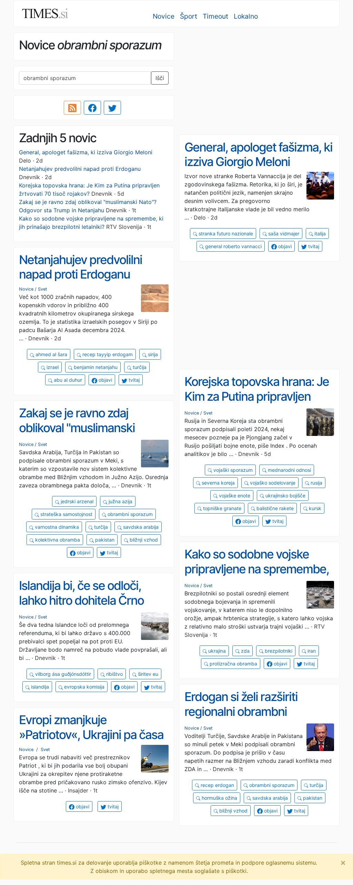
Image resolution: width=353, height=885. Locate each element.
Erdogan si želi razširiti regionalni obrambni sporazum (240, 711)
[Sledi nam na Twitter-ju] (112, 108)
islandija (39, 687)
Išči (159, 78)
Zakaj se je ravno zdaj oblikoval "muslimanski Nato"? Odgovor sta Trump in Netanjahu (93, 435)
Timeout (215, 16)
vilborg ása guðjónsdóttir (62, 674)
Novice (163, 16)
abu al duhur (67, 380)
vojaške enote (234, 495)
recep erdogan (216, 785)
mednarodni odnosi (288, 470)
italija (319, 233)
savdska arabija (140, 527)
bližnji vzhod (143, 540)
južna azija (119, 501)
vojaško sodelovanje (272, 483)
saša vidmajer (283, 233)
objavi (284, 246)
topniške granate (221, 508)
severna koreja (217, 483)
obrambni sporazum (129, 514)
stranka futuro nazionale (225, 233)
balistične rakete (274, 508)
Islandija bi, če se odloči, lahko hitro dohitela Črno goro (81, 600)
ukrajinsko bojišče (284, 495)
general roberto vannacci (233, 246)
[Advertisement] (259, 81)
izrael (52, 367)
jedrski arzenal (76, 501)
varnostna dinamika (56, 527)
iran (311, 651)
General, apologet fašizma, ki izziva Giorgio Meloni (85, 152)
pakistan (104, 540)
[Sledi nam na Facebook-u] (92, 108)
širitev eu (147, 674)
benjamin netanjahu (95, 367)
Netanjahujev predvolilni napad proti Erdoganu (80, 168)
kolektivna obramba (57, 540)
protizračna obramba (232, 664)
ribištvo (114, 674)
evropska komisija (83, 687)
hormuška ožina (218, 798)
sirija (152, 354)
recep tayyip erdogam (107, 354)
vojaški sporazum (232, 470)
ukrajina (216, 651)
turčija (139, 367)
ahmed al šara (50, 354)
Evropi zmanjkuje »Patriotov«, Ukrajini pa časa (91, 727)
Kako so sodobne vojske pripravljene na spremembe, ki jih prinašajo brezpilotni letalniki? (256, 576)
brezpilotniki (277, 651)
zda (245, 651)
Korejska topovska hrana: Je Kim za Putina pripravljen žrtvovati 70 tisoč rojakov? (256, 396)
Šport (188, 16)
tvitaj (313, 246)
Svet (42, 289)
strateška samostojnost (65, 514)
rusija (315, 483)
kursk (314, 508)
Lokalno (246, 16)
